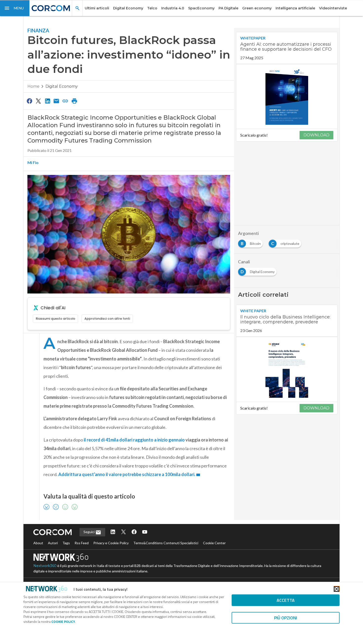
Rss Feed (82, 543)
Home (33, 86)
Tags (66, 543)
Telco (152, 8)
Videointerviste (333, 8)
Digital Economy (128, 8)
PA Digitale (228, 8)
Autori (53, 543)
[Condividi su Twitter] (38, 101)
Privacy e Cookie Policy (111, 543)
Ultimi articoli (97, 8)
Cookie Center (214, 543)
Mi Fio (33, 162)
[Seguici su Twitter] (123, 532)
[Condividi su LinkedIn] (47, 101)
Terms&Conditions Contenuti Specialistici (165, 543)
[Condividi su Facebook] (29, 101)
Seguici (89, 532)
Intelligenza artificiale (295, 8)
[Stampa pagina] (74, 101)
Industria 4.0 (172, 8)
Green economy (257, 8)
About (38, 543)
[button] (15, 8)
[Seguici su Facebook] (134, 532)
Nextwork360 (45, 566)
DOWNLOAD (316, 135)
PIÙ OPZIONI (285, 617)
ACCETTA (286, 600)
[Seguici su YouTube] (145, 532)
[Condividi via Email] (56, 101)
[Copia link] (65, 101)
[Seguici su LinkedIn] (113, 532)
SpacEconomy (201, 8)
